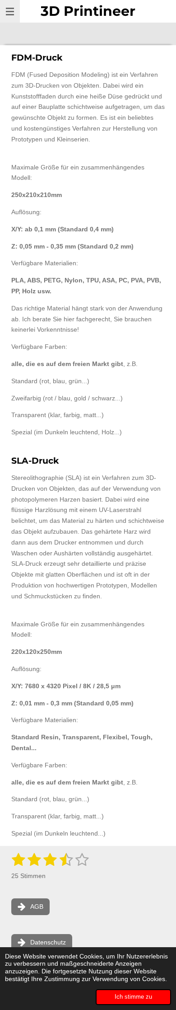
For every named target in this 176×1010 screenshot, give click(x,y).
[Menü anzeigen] (10, 11)
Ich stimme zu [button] (133, 997)
